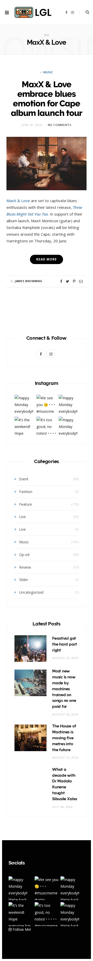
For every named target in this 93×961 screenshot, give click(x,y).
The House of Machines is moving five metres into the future (64, 738)
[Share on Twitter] (67, 281)
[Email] (81, 281)
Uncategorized (31, 592)
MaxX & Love (18, 200)
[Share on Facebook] (61, 281)
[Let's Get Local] (32, 12)
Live (22, 516)
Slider (23, 579)
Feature (25, 504)
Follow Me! (21, 929)
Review (25, 567)
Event (23, 478)
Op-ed (24, 554)
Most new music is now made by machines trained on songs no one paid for (64, 689)
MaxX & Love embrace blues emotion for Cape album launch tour (46, 98)
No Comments (60, 125)
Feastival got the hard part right (64, 644)
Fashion (25, 491)
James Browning (28, 281)
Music (48, 72)
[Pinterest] (74, 281)
